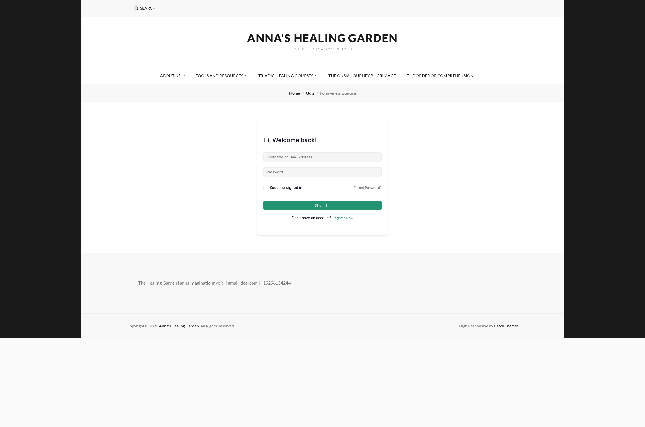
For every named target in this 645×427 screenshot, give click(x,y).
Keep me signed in (286, 187)
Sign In (322, 205)
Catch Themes (506, 325)
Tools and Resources (219, 75)
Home (295, 93)
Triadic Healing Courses (285, 75)
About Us (170, 75)
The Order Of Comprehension (440, 75)
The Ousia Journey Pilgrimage (362, 75)
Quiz (310, 93)
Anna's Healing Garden (322, 37)
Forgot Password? (367, 187)
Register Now (342, 218)
